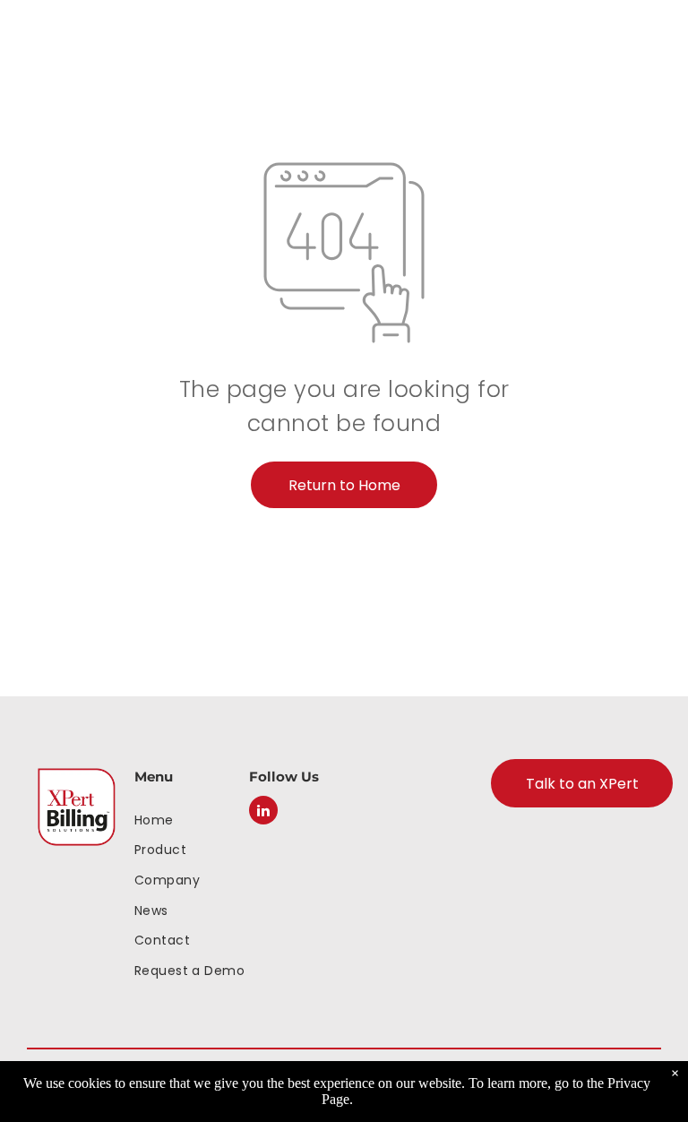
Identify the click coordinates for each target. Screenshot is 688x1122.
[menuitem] (192, 819)
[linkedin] (263, 812)
